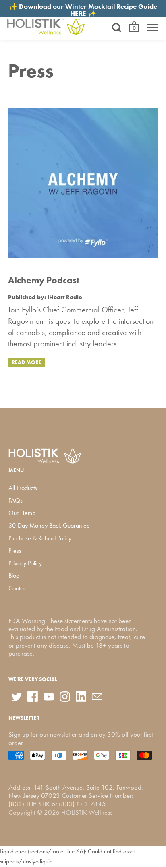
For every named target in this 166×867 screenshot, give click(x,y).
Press (14, 550)
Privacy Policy (25, 563)
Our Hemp (21, 513)
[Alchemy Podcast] (83, 185)
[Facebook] (32, 696)
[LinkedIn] (81, 696)
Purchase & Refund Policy (39, 538)
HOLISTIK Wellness (86, 812)
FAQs (15, 500)
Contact (17, 588)
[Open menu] (152, 27)
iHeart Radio (65, 297)
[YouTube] (49, 696)
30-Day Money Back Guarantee (49, 525)
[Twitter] (16, 696)
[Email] (97, 696)
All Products (22, 488)
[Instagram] (65, 696)
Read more (27, 362)
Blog (13, 575)
